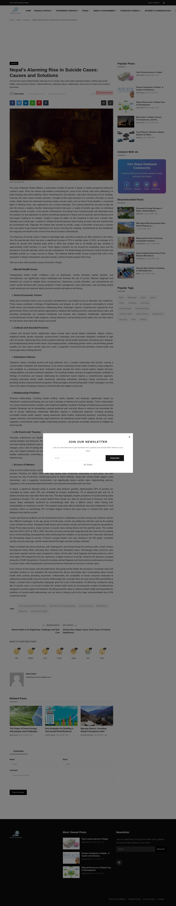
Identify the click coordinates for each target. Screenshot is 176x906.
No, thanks (88, 464)
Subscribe (114, 458)
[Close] (129, 437)
